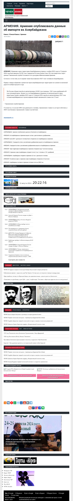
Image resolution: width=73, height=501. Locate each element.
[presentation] (67, 292)
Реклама (17, 6)
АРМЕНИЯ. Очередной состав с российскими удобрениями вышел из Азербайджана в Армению (29, 145)
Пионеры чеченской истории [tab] (14, 347)
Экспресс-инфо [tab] (25, 265)
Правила (22, 3)
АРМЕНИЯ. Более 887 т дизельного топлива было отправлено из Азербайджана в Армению (28, 139)
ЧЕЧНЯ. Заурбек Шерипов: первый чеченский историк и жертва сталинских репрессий (28, 321)
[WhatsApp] (65, 36)
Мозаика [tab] (8, 310)
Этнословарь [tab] (17, 310)
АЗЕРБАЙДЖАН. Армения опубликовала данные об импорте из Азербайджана (25, 132)
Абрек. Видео (7, 477)
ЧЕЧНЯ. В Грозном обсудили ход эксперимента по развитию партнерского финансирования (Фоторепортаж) (23, 442)
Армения (23, 34)
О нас (15, 3)
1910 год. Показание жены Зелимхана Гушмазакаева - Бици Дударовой (24, 333)
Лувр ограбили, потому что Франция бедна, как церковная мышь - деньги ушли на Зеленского (30, 276)
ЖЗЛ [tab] (20, 329)
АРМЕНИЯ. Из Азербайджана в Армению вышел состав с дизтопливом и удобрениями (27, 135)
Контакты (10, 6)
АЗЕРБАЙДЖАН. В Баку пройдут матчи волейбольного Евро (19, 224)
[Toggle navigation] (6, 20)
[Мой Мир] (52, 36)
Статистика (15, 495)
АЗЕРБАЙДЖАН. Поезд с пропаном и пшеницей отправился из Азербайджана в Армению (20, 250)
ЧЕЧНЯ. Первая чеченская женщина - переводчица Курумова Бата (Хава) (24, 317)
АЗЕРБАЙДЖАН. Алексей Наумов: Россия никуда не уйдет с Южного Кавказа (19, 245)
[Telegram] (68, 36)
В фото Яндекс (40, 493)
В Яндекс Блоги (52, 493)
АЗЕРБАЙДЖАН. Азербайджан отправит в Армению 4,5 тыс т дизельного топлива (26, 155)
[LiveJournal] (60, 36)
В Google (10, 493)
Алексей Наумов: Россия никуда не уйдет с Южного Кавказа (20, 215)
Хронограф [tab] (26, 310)
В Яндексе (19, 493)
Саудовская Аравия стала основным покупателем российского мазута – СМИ (19, 255)
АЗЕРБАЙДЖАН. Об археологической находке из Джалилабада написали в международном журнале (18, 211)
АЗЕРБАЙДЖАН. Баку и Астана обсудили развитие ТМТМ (19, 220)
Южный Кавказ (14, 34)
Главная (9, 3)
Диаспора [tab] (16, 265)
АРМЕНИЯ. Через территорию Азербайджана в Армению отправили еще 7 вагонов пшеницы (28, 148)
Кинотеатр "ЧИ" (8, 480)
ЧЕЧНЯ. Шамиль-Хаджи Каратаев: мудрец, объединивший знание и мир (24, 324)
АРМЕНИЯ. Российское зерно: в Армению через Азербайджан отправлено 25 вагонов (26, 159)
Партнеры (30, 3)
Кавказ (6, 34)
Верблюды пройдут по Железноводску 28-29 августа (20, 240)
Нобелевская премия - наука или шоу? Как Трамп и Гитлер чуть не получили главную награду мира (32, 273)
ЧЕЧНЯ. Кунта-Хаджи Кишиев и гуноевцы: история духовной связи (22, 314)
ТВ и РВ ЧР (7, 484)
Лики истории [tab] (27, 329)
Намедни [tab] (8, 265)
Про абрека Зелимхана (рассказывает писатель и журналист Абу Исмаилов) (25, 339)
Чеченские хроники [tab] (11, 329)
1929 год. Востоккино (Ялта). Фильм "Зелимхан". (17, 336)
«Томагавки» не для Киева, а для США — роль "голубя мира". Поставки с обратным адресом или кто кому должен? (36, 279)
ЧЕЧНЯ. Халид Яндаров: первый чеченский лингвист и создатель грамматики (26, 362)
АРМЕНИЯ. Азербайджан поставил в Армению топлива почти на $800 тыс (23, 162)
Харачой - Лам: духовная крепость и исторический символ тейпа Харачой (24, 343)
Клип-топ (6, 482)
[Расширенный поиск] (54, 6)
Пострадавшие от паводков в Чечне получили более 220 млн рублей (18, 229)
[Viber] (63, 36)
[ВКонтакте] (55, 36)
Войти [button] (24, 6)
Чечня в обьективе (9, 475)
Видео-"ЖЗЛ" (7, 473)
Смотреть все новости (16, 260)
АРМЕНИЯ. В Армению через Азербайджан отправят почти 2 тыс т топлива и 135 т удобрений (29, 152)
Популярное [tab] (22, 127)
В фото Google (28, 493)
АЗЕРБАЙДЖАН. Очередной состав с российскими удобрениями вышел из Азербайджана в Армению (31, 142)
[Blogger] (49, 36)
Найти (49, 6)
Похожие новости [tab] (11, 127)
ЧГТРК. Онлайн (8, 486)
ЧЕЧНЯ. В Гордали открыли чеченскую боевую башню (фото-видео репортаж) (25, 269)
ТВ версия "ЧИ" (8, 470)
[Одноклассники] (57, 36)
